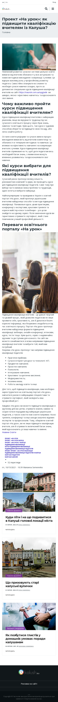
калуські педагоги (12, 455)
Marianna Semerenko (26, 646)
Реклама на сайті (29, 683)
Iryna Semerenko (24, 525)
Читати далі (9, 529)
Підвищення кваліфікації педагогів (19, 449)
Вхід (54, 2)
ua (3, 2)
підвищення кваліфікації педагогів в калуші (23, 453)
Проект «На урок (11, 438)
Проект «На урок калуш (14, 440)
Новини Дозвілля (14, 511)
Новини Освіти (9, 432)
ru (6, 2)
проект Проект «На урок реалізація (19, 451)
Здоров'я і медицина (15, 628)
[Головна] (6, 9)
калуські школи (11, 457)
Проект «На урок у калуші (15, 443)
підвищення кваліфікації (15, 445)
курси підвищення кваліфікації (17, 447)
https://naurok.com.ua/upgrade (33, 92)
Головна (6, 32)
